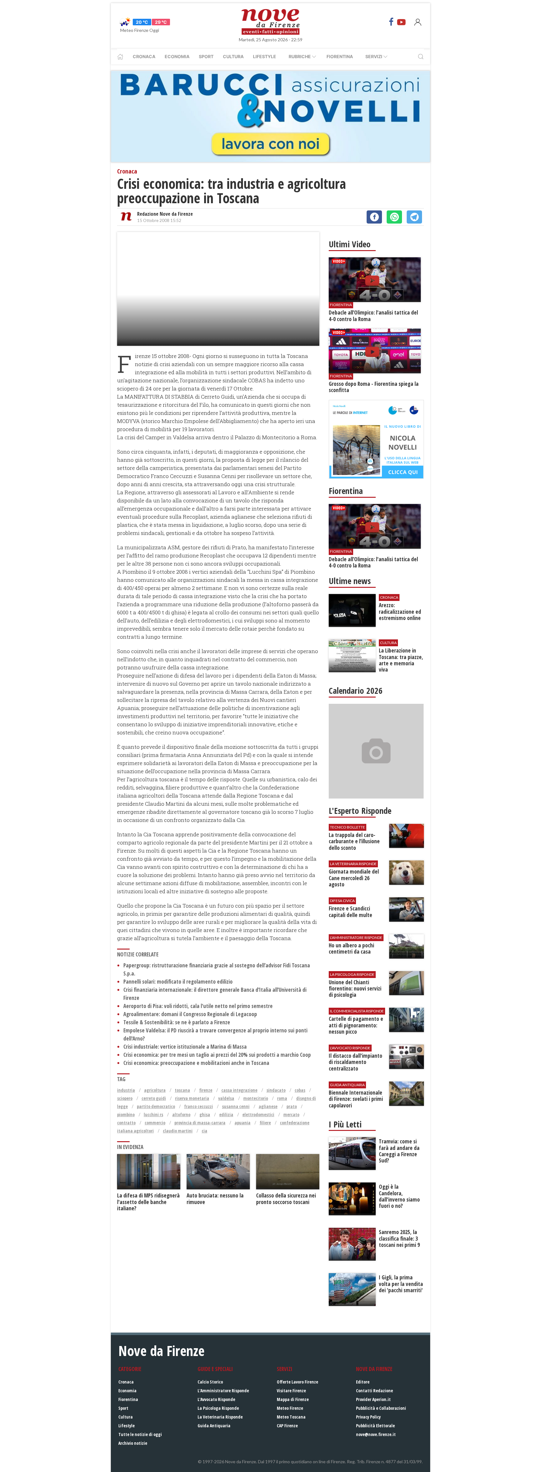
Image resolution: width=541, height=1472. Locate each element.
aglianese (268, 1106)
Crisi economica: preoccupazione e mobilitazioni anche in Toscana (196, 1062)
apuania (242, 1123)
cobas (300, 1090)
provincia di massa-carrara (199, 1123)
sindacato (276, 1090)
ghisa (204, 1114)
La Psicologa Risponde (218, 1408)
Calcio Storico (210, 1382)
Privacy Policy (368, 1417)
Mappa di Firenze (293, 1399)
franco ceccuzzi (198, 1106)
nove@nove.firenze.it (376, 1434)
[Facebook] (391, 22)
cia (204, 1131)
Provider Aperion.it (373, 1399)
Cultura (233, 56)
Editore (362, 1382)
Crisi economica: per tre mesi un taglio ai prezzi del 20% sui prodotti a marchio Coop (217, 1054)
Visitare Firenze (291, 1391)
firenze (205, 1090)
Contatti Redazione (374, 1391)
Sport (206, 56)
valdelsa (226, 1098)
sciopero (124, 1098)
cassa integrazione (239, 1090)
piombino (126, 1114)
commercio (155, 1123)
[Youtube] (401, 22)
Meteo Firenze (290, 1408)
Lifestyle (264, 56)
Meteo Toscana (291, 1417)
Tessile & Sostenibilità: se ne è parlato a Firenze (176, 1022)
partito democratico (156, 1106)
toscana (182, 1090)
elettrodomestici (258, 1114)
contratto (126, 1123)
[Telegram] (414, 217)
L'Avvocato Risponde (216, 1399)
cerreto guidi (154, 1098)
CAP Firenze (287, 1426)
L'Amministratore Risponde (223, 1391)
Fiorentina (340, 56)
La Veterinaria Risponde (220, 1417)
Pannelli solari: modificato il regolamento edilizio (178, 981)
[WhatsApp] (394, 217)
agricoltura (155, 1090)
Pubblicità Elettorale (375, 1426)
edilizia (226, 1114)
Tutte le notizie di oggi (140, 1434)
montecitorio (255, 1098)
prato (291, 1106)
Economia (177, 56)
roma (282, 1098)
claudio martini (178, 1131)
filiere (265, 1123)
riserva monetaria (192, 1098)
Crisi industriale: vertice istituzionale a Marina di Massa (185, 1046)
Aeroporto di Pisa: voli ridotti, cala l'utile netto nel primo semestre (198, 1006)
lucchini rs (153, 1114)
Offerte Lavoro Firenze (297, 1382)
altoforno (181, 1114)
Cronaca (144, 56)
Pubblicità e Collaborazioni (381, 1408)
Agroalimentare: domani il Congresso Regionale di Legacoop (190, 1014)
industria (126, 1090)
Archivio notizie (132, 1443)
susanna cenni (236, 1106)
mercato (291, 1114)
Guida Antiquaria (214, 1426)
